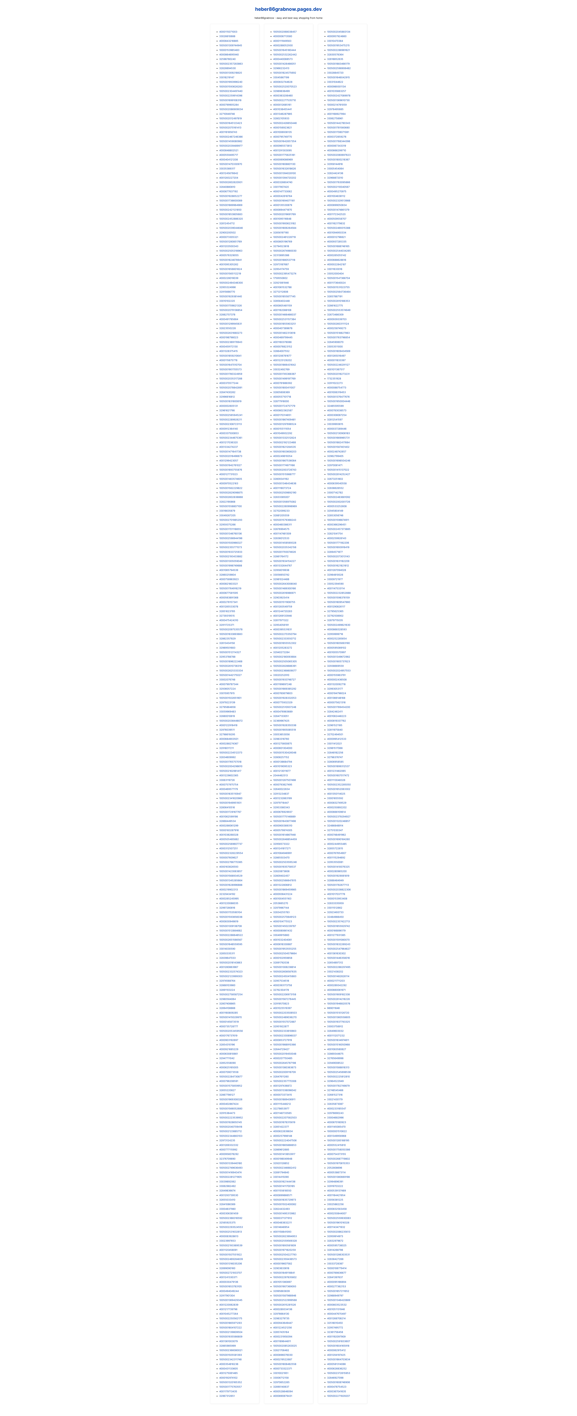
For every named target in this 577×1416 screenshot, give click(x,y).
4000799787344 (228, 684)
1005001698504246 (338, 460)
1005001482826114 (338, 976)
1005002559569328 (285, 1240)
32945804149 (335, 510)
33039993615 (335, 424)
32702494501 (335, 734)
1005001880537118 (284, 259)
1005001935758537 (284, 866)
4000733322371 (282, 1368)
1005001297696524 (284, 424)
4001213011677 (282, 770)
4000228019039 (228, 278)
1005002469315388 (338, 227)
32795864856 (227, 707)
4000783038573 (336, 410)
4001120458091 (228, 1249)
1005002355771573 (230, 547)
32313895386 (281, 255)
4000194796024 (336, 693)
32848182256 (335, 752)
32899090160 (227, 1268)
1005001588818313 (338, 1067)
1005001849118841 (284, 1272)
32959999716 (335, 634)
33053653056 (281, 734)
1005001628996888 (230, 884)
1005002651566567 (230, 939)
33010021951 (280, 1373)
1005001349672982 (338, 656)
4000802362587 (283, 410)
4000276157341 (228, 602)
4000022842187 (336, 264)
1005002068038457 (285, 31)
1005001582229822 (230, 488)
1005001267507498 (284, 780)
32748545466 (335, 1090)
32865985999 (227, 1345)
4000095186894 (336, 1281)
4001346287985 (282, 113)
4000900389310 (282, 825)
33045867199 (281, 77)
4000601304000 (282, 748)
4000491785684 (228, 319)
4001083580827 (336, 1049)
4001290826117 (336, 606)
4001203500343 (228, 246)
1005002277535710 (284, 100)
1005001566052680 (230, 1108)
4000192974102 (228, 1377)
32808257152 (281, 757)
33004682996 (335, 1117)
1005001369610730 (338, 100)
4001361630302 (336, 953)
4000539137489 (336, 1190)
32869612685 (281, 1149)
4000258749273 (336, 328)
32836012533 (281, 538)
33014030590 (227, 948)
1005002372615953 (338, 1373)
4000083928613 (228, 1236)
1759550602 (280, 278)
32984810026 (335, 574)
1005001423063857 (230, 871)
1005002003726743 (284, 469)
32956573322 (281, 843)
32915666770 (227, 291)
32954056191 (281, 624)
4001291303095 (282, 150)
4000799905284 (229, 104)
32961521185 (334, 725)
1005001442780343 (338, 123)
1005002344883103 (230, 1135)
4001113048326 (336, 780)
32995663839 (281, 1291)
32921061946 (281, 282)
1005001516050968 (338, 1044)
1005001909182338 (338, 994)
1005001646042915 (338, 77)
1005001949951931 (230, 802)
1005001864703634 (338, 1359)
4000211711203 (336, 980)
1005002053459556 (231, 1030)
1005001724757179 (284, 405)
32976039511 (227, 729)
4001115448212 (282, 1103)
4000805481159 (282, 305)
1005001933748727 (284, 679)
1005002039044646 (231, 227)
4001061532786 (282, 287)
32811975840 (335, 729)
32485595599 (335, 405)
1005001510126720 (338, 1012)
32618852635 (335, 59)
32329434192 (227, 894)
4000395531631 (282, 629)
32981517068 (335, 748)
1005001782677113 (338, 884)
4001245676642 (228, 173)
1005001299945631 (230, 323)
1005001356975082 (284, 501)
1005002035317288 (230, 378)
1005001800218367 (338, 159)
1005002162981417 (230, 770)
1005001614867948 (284, 834)
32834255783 (281, 912)
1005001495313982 (284, 1213)
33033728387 (335, 1263)
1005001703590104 (230, 912)
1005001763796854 (338, 337)
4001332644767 (282, 565)
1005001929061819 (338, 875)
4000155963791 (336, 675)
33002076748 (227, 679)
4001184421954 (336, 1195)
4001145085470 (336, 1126)
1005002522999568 (285, 1300)
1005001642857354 (284, 141)
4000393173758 (282, 985)
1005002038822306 (339, 889)
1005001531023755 (338, 287)
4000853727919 (282, 1040)
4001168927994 (336, 113)
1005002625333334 (231, 670)
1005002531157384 (284, 319)
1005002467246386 (231, 136)
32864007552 (281, 351)
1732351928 (334, 378)
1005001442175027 (230, 675)
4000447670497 (336, 1313)
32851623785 (227, 611)
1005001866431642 (284, 364)
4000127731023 (228, 474)
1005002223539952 (231, 1117)
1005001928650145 (230, 1122)
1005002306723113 (230, 424)
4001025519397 (282, 1008)
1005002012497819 (230, 118)
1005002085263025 (285, 1345)
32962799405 (335, 456)
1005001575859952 (230, 1085)
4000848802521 (228, 150)
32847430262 (227, 392)
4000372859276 (336, 136)
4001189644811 (282, 1341)
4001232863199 (282, 798)
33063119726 (227, 780)
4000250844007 (337, 1213)
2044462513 (280, 775)
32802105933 (281, 118)
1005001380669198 (338, 1176)
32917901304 (227, 1295)
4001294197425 (336, 1354)
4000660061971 (336, 989)
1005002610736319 (230, 665)
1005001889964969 (230, 205)
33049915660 (281, 935)
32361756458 (335, 1332)
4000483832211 (282, 1222)
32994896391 (335, 1181)
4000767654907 (336, 853)
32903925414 (281, 597)
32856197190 (281, 232)
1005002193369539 (230, 1245)
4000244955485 (337, 843)
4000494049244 (229, 1291)
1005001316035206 (230, 1263)
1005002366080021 (230, 1350)
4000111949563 (282, 40)
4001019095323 (282, 766)
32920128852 (281, 1163)
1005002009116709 (284, 1072)
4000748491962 (336, 834)
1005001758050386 (338, 1149)
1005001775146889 (284, 816)
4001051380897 (282, 1281)
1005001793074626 (284, 551)
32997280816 (227, 907)
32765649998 (335, 1058)
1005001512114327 (230, 652)
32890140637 (281, 1386)
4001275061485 (228, 1373)
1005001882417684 (338, 442)
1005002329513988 (338, 200)
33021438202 (335, 971)
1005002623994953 (285, 1236)
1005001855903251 (284, 323)
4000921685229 (228, 1049)
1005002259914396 (230, 95)
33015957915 (227, 693)
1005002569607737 (230, 843)
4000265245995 (229, 898)
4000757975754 (228, 784)
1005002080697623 (339, 154)
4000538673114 (336, 1172)
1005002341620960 (230, 798)
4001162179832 (336, 223)
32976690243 (335, 1113)
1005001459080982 (230, 141)
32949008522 (335, 1062)
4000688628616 (336, 259)
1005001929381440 (230, 296)
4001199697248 (282, 684)
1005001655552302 (284, 643)
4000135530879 (282, 205)
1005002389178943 (230, 342)
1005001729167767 (230, 811)
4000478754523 (336, 1386)
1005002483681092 (338, 497)
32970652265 (281, 1382)
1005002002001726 (338, 501)
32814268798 (335, 1249)
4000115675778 (228, 360)
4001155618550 (282, 1190)
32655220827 (227, 1090)
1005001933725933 (230, 551)
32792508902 (335, 615)
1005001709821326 (230, 305)
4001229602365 (228, 775)
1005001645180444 (284, 50)
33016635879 (227, 510)
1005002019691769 (284, 214)
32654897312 (335, 962)
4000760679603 (282, 693)
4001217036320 (228, 442)
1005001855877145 (284, 296)
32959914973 (335, 1236)
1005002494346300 (231, 282)
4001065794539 (228, 570)
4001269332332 (228, 1145)
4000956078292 (229, 1154)
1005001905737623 (338, 661)
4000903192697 (228, 1040)
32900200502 (227, 232)
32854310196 (227, 1044)
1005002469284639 (231, 1259)
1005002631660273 (230, 332)
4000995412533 (336, 738)
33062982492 (227, 1186)
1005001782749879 (338, 1085)
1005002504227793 (284, 1254)
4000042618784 (282, 196)
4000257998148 (282, 1135)
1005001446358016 (338, 957)
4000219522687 (282, 1359)
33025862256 (335, 1204)
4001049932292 (282, 433)
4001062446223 (336, 716)
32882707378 (227, 314)
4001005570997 (336, 652)
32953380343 (281, 807)
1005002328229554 (231, 853)
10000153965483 (229, 50)
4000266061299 (228, 825)
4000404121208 (228, 159)
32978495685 (335, 109)
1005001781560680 (338, 127)
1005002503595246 (285, 862)
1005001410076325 (338, 866)
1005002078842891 (230, 387)
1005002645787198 (284, 1062)
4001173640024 (336, 282)
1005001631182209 (338, 561)
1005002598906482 (339, 68)
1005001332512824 (284, 437)
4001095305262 (228, 264)
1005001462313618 (284, 332)
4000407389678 (282, 328)
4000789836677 (336, 1272)
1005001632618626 (284, 168)
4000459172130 (228, 346)
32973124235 (227, 1140)
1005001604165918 (338, 1345)
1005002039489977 (231, 145)
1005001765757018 (230, 761)
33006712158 (281, 1377)
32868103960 (227, 985)
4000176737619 (228, 1035)
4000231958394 (282, 1336)
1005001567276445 (284, 999)
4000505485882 (229, 839)
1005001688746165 (338, 246)
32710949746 (227, 113)
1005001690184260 (338, 839)
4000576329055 (229, 255)
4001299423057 (228, 460)
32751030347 (335, 830)
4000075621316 (336, 702)
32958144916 (335, 164)
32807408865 (227, 1003)
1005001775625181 (284, 154)
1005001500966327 (230, 542)
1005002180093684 (284, 656)
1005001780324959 (230, 373)
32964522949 (335, 1081)
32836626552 (335, 488)
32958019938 (281, 570)
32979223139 (227, 702)
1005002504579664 (285, 953)
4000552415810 (336, 1145)
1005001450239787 (284, 926)
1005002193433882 (230, 556)
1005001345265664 (230, 880)
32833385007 (281, 497)
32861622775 (335, 305)
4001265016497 (336, 355)
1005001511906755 (284, 602)
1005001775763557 (230, 1386)
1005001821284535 (284, 446)
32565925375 (227, 1222)
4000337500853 (229, 433)
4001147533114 (336, 588)
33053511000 (335, 346)
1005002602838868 (231, 497)
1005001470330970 (230, 164)
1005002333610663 (284, 1030)
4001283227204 (228, 177)
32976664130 (281, 1313)
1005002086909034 (231, 109)
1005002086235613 (338, 1231)
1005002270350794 (284, 634)
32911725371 (226, 624)
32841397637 (335, 1277)
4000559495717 (228, 154)
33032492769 (281, 369)
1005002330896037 (285, 1035)
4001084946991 (282, 853)
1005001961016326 (338, 1222)
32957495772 (335, 1327)
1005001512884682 (230, 930)
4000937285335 (337, 241)
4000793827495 (282, 784)
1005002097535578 (231, 629)
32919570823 (281, 1003)
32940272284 (281, 652)
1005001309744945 (230, 45)
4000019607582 (282, 1263)
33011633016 (334, 269)
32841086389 (227, 1204)
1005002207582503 (285, 1117)
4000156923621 (282, 127)
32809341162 (281, 478)
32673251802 (335, 478)
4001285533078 (228, 606)
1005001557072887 (284, 1021)
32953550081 (335, 862)
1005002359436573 (285, 1259)
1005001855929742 (338, 926)
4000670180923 (336, 1122)
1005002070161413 (230, 127)
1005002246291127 (338, 364)
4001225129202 (282, 360)
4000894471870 (282, 209)
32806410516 (227, 807)
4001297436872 (282, 1085)
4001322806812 (282, 884)
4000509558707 (336, 218)
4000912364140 (228, 428)
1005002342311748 (230, 1359)
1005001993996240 (230, 81)
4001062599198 (228, 816)
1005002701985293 (230, 519)
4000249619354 (282, 456)
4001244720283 (282, 611)
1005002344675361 (230, 437)
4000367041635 (336, 1391)
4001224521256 (282, 1327)
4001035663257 (336, 91)
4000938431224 (282, 894)
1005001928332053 (284, 697)
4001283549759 (282, 606)
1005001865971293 (230, 1322)
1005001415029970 (230, 1017)
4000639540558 (337, 483)
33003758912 (335, 1026)
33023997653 (227, 1240)
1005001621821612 (338, 565)
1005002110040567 (338, 186)
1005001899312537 (338, 766)
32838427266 (335, 1259)
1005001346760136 (230, 533)
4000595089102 (336, 647)
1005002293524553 (231, 1227)
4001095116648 (282, 218)
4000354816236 (228, 1364)
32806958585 (335, 761)
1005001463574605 (230, 478)
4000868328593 (337, 629)
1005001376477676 (338, 396)
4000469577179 (228, 789)
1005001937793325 (338, 1021)
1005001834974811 (338, 1040)
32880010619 (227, 716)
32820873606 (281, 871)
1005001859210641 (230, 355)
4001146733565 (282, 1113)
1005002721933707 (230, 1272)
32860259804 (227, 574)
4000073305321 (228, 237)
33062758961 (335, 118)
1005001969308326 (230, 1099)
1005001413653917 (284, 1154)
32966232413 (281, 68)
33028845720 (335, 72)
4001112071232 (336, 1035)
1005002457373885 (338, 529)
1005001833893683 (230, 634)
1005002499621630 (338, 624)
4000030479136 (228, 1281)
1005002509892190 (284, 492)
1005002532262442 (285, 54)
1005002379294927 (338, 816)
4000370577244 (228, 383)
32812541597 (335, 419)
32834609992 (227, 757)
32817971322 (280, 620)
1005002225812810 (338, 1076)
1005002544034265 (339, 250)
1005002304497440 (231, 91)
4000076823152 (282, 346)
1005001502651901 (230, 697)
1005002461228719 (284, 237)
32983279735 (281, 1318)
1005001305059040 (230, 561)
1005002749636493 (231, 1167)
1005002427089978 (338, 95)
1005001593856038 (230, 916)
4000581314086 (336, 1364)
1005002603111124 (338, 323)
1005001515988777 (284, 474)
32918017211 (226, 748)
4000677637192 (228, 191)
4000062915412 (336, 1350)
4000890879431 (282, 1395)
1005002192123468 (284, 442)
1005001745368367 (284, 373)
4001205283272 (282, 647)
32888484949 (335, 880)
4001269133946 (282, 615)
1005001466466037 (284, 314)
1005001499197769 (284, 378)
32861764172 (280, 556)
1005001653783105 (230, 1286)
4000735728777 (228, 1026)
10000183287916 (229, 830)
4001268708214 (336, 1318)
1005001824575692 (284, 72)
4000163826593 (228, 866)
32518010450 (335, 1322)
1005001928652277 (230, 196)
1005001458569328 (284, 542)
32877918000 (281, 401)
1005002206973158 (284, 994)
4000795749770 (282, 136)
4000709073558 (228, 1072)
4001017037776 (336, 894)
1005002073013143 (338, 556)
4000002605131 (228, 405)
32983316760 (281, 738)
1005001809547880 (338, 602)
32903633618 (281, 1268)
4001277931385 (336, 935)
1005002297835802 (285, 1277)
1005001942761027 (230, 465)
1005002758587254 (231, 994)
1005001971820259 (284, 1249)
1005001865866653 (284, 1145)
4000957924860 (337, 36)
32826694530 (227, 68)
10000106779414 (337, 1268)
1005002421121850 (230, 209)
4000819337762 (336, 720)
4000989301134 (336, 86)
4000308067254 (337, 415)
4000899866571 (282, 1195)
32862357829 (227, 638)
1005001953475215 (338, 45)
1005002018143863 (230, 962)
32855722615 (335, 848)
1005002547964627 (338, 948)
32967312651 (227, 1395)
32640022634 (281, 789)
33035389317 (227, 168)
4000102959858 (282, 957)
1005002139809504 (230, 1332)
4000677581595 (228, 592)
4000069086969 (283, 159)
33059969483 (227, 711)
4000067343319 (336, 145)
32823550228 (227, 328)
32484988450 (335, 916)
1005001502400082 (284, 1204)
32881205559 (281, 515)
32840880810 (227, 186)
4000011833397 (336, 360)
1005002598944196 (230, 538)
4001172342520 (336, 214)
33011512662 (334, 907)
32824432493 (281, 1208)
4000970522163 (228, 483)
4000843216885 (228, 40)
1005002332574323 (231, 971)
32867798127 (227, 1094)
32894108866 (227, 1008)
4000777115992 (228, 1149)
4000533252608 (337, 506)
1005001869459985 (284, 889)
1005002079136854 (230, 310)
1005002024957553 (339, 670)
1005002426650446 (285, 123)
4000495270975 (336, 191)
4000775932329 (282, 702)
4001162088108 (282, 310)
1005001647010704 (230, 364)
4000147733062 (282, 191)
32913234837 (281, 793)
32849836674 (227, 1190)
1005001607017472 (338, 775)
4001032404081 (282, 939)
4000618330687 (282, 944)
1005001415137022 (338, 469)
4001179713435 (228, 1391)
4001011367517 (336, 369)
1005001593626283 (230, 86)
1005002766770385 (230, 862)
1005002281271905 (230, 1176)
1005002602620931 (230, 182)
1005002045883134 (338, 31)
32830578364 (335, 54)
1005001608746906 (338, 1382)
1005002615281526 (284, 1304)
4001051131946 (336, 1309)
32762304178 (281, 989)
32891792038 (281, 962)
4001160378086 (282, 342)
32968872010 (335, 177)
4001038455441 (282, 109)
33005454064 (335, 168)
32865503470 (281, 857)
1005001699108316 (230, 100)
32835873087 (335, 1103)
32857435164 (281, 1332)
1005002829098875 (231, 492)
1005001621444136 (284, 1181)
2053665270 (280, 903)
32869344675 (335, 1053)
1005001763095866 (338, 182)
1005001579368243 (284, 519)
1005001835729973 (284, 1199)
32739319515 (227, 615)
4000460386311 (282, 524)
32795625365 (335, 611)
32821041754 (335, 533)
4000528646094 (283, 1391)
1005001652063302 (338, 789)
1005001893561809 (284, 1245)
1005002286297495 (338, 967)
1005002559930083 (339, 1218)
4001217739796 (228, 1309)
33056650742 (281, 574)
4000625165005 (228, 1067)
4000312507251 (228, 848)
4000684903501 (228, 738)
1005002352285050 (339, 784)
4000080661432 (282, 930)
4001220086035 (228, 903)
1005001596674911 (338, 519)
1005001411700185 (284, 1186)
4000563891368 (228, 597)
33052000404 (335, 273)
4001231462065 (336, 770)
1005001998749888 (230, 565)
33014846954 (281, 1227)
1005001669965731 (338, 437)
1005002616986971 (284, 592)
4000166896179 (336, 930)
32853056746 (335, 515)
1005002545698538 (339, 1072)
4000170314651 (282, 415)
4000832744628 (282, 81)
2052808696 (334, 1167)
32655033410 (227, 1199)
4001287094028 (336, 570)
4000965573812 (282, 145)
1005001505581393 (230, 1354)
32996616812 (227, 396)
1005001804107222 (230, 1327)
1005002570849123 (284, 916)
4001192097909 (336, 1336)
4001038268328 (228, 834)
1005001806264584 (284, 227)
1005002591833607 (338, 1341)
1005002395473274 (284, 273)
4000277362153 (336, 1286)
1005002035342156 (284, 547)
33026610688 (227, 36)
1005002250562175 (230, 1318)
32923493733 (335, 912)
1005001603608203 (284, 451)
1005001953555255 (284, 948)
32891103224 (227, 989)
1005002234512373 (230, 752)
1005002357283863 (231, 63)
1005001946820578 (338, 1003)
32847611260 (281, 1076)
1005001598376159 (338, 597)
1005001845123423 (230, 123)
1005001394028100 (284, 173)
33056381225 (335, 1199)
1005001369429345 (230, 1300)
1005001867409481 (284, 419)
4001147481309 (282, 533)
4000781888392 (282, 383)
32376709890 (227, 1158)
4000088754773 (336, 387)
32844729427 (281, 1049)
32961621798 (227, 410)
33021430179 (335, 1099)
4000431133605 (228, 1368)
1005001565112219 (230, 273)
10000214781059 (337, 104)
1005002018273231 (338, 373)
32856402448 (281, 300)
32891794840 (281, 1172)
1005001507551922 (230, 1254)
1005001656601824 (230, 269)
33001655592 (335, 798)
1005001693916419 (338, 547)
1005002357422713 (338, 921)
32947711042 (227, 1058)
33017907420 (281, 186)
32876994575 (281, 529)
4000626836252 (337, 1368)
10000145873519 (229, 1021)
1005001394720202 (284, 177)
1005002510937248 (284, 707)
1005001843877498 (284, 821)
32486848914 (335, 825)
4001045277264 (228, 1313)
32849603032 (335, 1030)
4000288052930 (283, 45)
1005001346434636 (284, 483)
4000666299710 (336, 150)
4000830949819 (228, 921)
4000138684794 (282, 761)
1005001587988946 (284, 1295)
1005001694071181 (284, 200)
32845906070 (335, 342)
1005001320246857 (338, 821)
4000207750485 (282, 1058)
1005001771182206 (338, 542)
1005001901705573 (230, 369)
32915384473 (227, 1113)
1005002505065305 (285, 661)
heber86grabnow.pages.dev (288, 9)
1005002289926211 (230, 419)
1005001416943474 (230, 1172)
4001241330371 (228, 1277)
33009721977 (335, 579)
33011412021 (334, 743)
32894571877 (335, 551)
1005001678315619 (284, 1122)
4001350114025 (336, 793)
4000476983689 (283, 711)
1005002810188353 (338, 300)
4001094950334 (336, 232)
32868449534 (227, 821)
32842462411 (335, 711)
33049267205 (227, 515)
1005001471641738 (230, 451)
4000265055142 (336, 255)
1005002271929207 (338, 1395)
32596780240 (227, 59)
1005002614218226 (338, 999)
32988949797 (335, 1295)
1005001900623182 (284, 223)
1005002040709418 (230, 1126)
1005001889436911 (284, 1099)
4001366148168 (336, 697)
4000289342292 (337, 985)
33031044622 (335, 81)
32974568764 (227, 980)
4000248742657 (336, 451)
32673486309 (335, 314)
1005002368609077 (284, 670)
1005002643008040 (285, 583)
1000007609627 (228, 857)
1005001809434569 (338, 351)
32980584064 (227, 999)
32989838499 (281, 91)
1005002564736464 (339, 291)
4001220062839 (228, 1304)
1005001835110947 (230, 793)
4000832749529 (336, 802)
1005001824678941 (230, 259)
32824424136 (335, 173)
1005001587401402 (338, 446)
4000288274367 (228, 743)
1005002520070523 (285, 86)
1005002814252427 (338, 474)
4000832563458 (337, 1208)
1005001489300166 (284, 588)
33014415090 (281, 1176)
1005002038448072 (231, 720)
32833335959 (335, 903)
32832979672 (335, 1240)
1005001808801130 (284, 164)
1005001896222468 (230, 661)
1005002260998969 (285, 506)
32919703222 (335, 1186)
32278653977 (281, 1108)
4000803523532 (337, 1304)
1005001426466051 (284, 63)
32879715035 (335, 620)
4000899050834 (337, 205)
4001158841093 (282, 1231)
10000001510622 (337, 1131)
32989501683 (227, 647)
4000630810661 (228, 1053)
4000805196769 (282, 241)
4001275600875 (282, 743)
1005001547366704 (338, 278)
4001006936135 (282, 132)
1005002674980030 (284, 250)
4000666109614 (336, 811)
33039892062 (227, 1181)
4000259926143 (336, 538)
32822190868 (227, 501)
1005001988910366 (284, 1044)
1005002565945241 (230, 415)
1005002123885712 (230, 1131)
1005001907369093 (284, 1286)
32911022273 (335, 383)
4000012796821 (336, 237)
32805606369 (281, 392)
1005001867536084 (284, 460)
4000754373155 (336, 1154)
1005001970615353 (338, 1163)
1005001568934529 (230, 875)
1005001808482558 (284, 1364)
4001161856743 (228, 132)
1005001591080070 (338, 939)
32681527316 (335, 1094)
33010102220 (227, 300)
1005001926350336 (284, 725)
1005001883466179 (338, 63)
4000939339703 (337, 319)
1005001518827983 (338, 332)
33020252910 (281, 675)
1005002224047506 (285, 1140)
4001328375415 (228, 351)
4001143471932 (336, 1227)
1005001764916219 (230, 588)
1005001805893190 (338, 643)
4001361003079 (228, 1341)
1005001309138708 (230, 926)
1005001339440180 (230, 1163)
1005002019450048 (284, 1053)
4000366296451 (336, 524)
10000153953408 (337, 898)
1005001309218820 (230, 72)
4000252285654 (337, 638)
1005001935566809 (230, 1336)
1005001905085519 (284, 729)
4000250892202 (337, 807)
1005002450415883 (284, 976)
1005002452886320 (231, 218)
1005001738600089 (230, 200)
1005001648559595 (230, 944)
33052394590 (335, 583)
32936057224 (227, 688)
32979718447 (281, 802)
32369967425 (281, 720)
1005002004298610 (230, 766)
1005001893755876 (230, 469)
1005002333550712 (284, 638)
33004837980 (227, 1208)
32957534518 (281, 980)
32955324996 (227, 287)
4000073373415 (282, 1094)
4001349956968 (336, 1135)
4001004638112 (336, 196)
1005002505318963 (230, 250)
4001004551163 (282, 898)
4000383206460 (283, 95)
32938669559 (335, 665)
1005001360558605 (338, 1017)
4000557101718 (282, 396)
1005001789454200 (338, 707)
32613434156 (227, 643)
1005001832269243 (338, 944)
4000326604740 (282, 182)
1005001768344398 (338, 141)
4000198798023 (228, 337)
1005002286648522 (231, 935)
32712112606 (280, 291)
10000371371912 (282, 1218)
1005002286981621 (338, 50)
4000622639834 (283, 1131)
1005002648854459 (285, 839)
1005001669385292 (284, 688)
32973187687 (281, 264)
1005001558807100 (230, 506)
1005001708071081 (338, 132)
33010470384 (335, 40)
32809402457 (281, 875)
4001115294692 (336, 857)
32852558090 (227, 1062)
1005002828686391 (284, 665)
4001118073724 (282, 488)
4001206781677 (282, 355)
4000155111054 (282, 428)
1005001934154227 (284, 561)
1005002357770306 (284, 1081)
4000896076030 (283, 1354)
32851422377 (281, 1126)
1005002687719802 (338, 1158)
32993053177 (335, 688)
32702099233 (281, 510)
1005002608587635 (285, 971)
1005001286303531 (338, 1254)
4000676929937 (282, 811)
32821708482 (281, 1350)
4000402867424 (228, 1103)
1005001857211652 (338, 1291)
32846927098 (335, 1377)
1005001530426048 (284, 752)
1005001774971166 (284, 465)
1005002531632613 (230, 1231)
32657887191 (334, 296)
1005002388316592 (230, 1218)
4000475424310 (228, 620)
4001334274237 (228, 446)
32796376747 (335, 757)
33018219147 (226, 77)
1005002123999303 (230, 976)
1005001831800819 (230, 401)
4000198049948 (282, 1158)
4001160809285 (228, 1012)
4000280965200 (337, 871)
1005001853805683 (230, 214)
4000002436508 (337, 679)
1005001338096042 (284, 1090)
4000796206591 (228, 1081)
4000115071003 (228, 31)
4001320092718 (336, 684)
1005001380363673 (284, 1067)
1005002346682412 (284, 1167)
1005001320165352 (230, 1382)
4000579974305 (282, 830)
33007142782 (335, 492)
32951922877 (281, 1026)
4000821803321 (228, 583)
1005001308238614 (284, 967)
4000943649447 (283, 1322)
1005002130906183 (338, 433)
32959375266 (227, 524)
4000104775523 (282, 921)
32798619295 (227, 734)
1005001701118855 (230, 529)
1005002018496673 (230, 456)
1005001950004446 (338, 401)
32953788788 (227, 656)
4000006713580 (282, 36)
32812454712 (227, 223)
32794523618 (281, 246)
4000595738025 (337, 1245)
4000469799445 (283, 337)
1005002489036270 (285, 1017)
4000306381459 (228, 1213)
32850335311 (227, 953)
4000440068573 (283, 59)
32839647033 (227, 957)
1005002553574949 (338, 310)
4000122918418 (228, 725)
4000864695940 (229, 54)
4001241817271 (282, 848)
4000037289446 (337, 428)
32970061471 (334, 465)
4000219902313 (228, 889)
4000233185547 (336, 1108)
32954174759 (281, 269)
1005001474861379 (338, 209)
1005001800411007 (284, 387)
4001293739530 (228, 1195)
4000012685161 (282, 104)
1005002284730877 (230, 1076)
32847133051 (281, 716)
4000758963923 (229, 579)
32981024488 (281, 579)
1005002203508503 (285, 1012)
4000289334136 (282, 1309)
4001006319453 (336, 392)
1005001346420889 (338, 1300)
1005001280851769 (230, 241)
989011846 (333, 1008)
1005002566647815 (284, 880)
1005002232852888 (339, 592)
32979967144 (281, 907)
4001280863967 (228, 967)
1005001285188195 (338, 1140)
